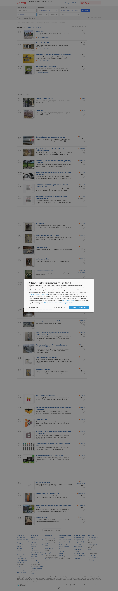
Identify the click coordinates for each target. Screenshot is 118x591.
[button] (33, 307)
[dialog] (59, 295)
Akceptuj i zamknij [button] (79, 307)
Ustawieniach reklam (68, 300)
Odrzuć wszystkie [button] (58, 307)
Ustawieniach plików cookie (52, 303)
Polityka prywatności (66, 303)
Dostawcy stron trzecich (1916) (38, 294)
